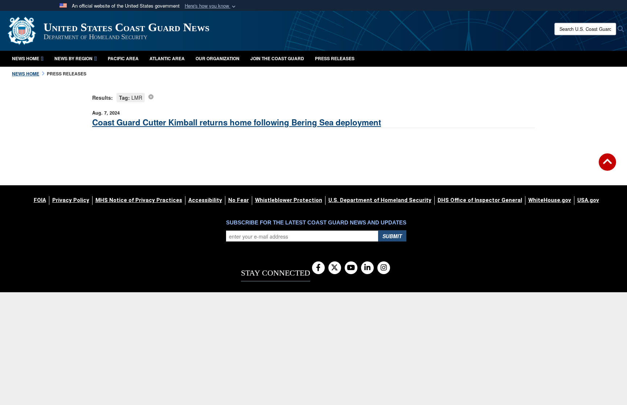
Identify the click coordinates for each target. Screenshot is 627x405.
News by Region (73, 58)
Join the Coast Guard (277, 58)
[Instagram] (383, 268)
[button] (211, 6)
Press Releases (335, 58)
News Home (25, 58)
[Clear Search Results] (150, 96)
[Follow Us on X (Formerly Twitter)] (334, 268)
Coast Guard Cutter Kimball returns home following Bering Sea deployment (236, 122)
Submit (392, 236)
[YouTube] (351, 268)
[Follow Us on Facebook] (318, 268)
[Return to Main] (607, 166)
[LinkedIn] (367, 268)
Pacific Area (123, 58)
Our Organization (217, 58)
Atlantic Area (167, 58)
